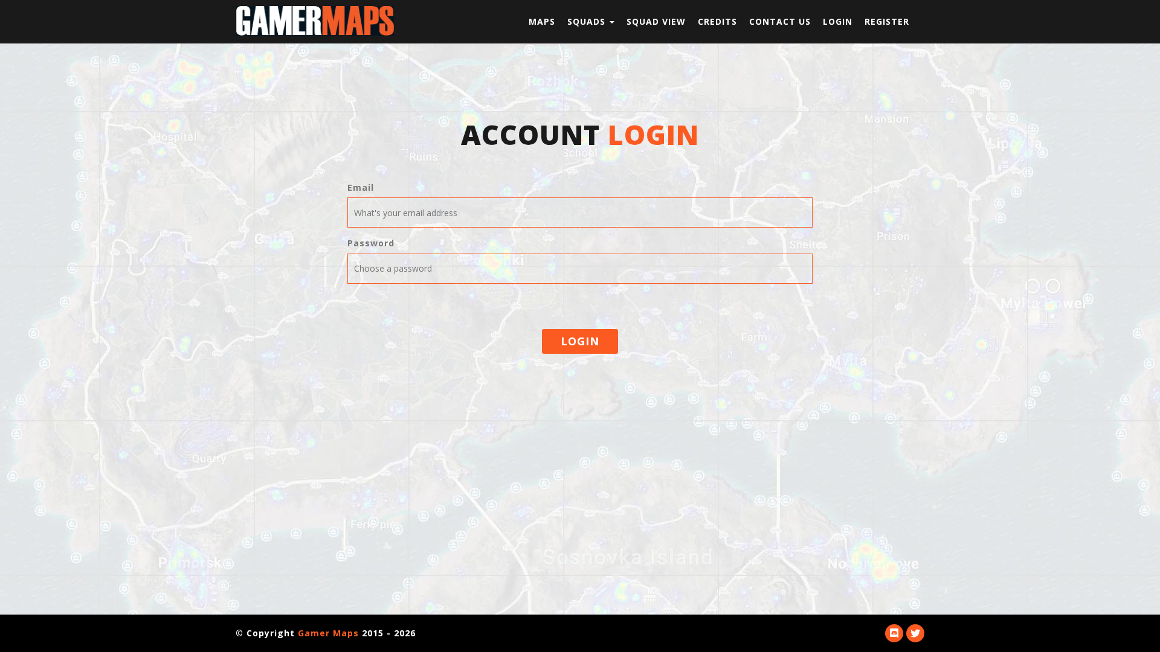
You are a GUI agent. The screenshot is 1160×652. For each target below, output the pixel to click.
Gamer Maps (328, 633)
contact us (780, 21)
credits (717, 21)
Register (887, 21)
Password (371, 243)
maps (542, 21)
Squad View (656, 21)
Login (837, 21)
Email (360, 187)
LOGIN (580, 341)
